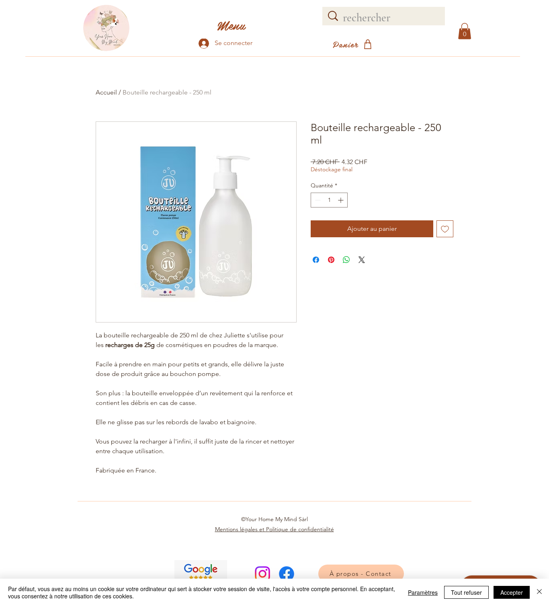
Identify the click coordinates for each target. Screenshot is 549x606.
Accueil (106, 92)
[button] (464, 31)
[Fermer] (539, 592)
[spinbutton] (329, 200)
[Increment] (341, 200)
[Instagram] (262, 574)
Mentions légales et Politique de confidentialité (274, 529)
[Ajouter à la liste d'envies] (444, 228)
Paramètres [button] (423, 592)
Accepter (511, 592)
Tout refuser (466, 592)
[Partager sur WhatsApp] (346, 260)
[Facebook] (287, 574)
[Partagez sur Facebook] (316, 260)
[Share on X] (362, 260)
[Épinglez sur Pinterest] (331, 260)
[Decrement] (317, 200)
